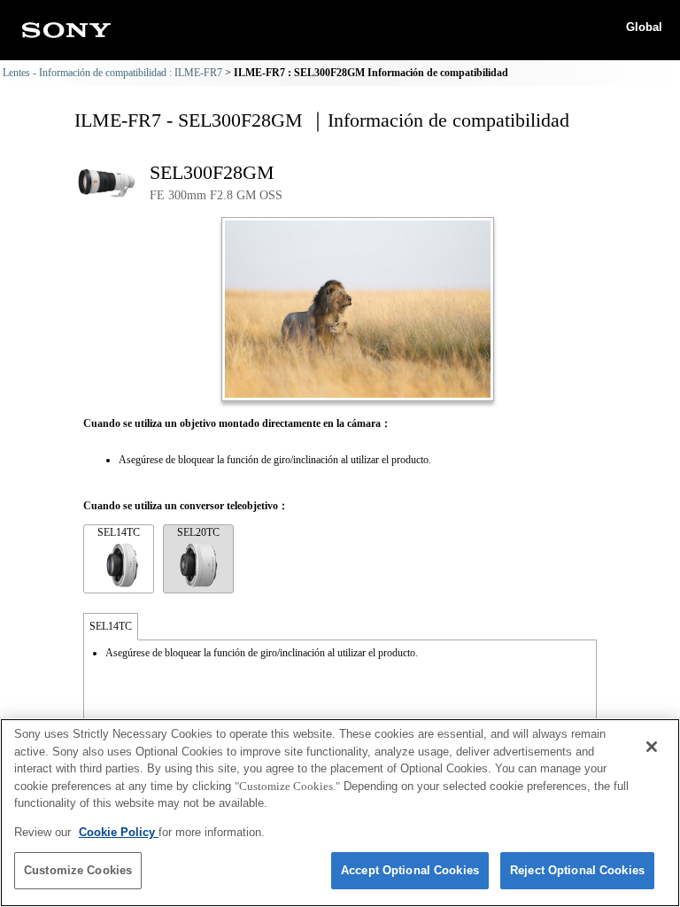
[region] (340, 812)
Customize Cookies (78, 870)
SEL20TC (198, 532)
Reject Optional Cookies (577, 870)
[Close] (651, 746)
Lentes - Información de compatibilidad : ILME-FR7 (112, 72)
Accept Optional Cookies (410, 870)
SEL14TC (118, 532)
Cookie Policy (118, 832)
